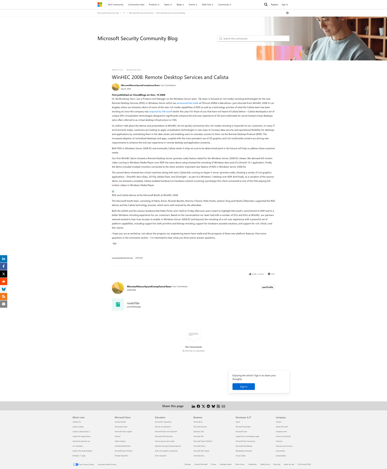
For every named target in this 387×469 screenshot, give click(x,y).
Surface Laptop (78, 427)
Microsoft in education (163, 422)
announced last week (188, 102)
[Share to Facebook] (198, 405)
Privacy (213, 464)
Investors (279, 441)
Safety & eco (265, 464)
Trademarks (252, 464)
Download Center (121, 427)
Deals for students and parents (166, 451)
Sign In (285, 4)
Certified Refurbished (122, 446)
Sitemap (188, 464)
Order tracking (120, 441)
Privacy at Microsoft (283, 436)
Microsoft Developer (243, 427)
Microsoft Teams (199, 446)
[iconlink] (118, 305)
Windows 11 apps (79, 456)
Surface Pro (77, 422)
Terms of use (239, 464)
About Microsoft (282, 427)
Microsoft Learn (241, 431)
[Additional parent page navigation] (124, 13)
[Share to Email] (223, 405)
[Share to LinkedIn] (193, 405)
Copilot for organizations (82, 436)
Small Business (199, 456)
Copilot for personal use (81, 441)
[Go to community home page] (100, 4)
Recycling (276, 464)
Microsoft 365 (199, 436)
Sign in (243, 386)
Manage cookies (226, 464)
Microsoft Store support (123, 431)
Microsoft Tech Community (245, 441)
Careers (279, 422)
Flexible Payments (121, 456)
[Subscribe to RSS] (218, 405)
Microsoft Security (200, 427)
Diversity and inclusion (284, 446)
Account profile (120, 422)
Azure (238, 422)
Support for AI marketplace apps (247, 436)
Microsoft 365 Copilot (201, 451)
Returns (117, 436)
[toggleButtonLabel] (287, 13)
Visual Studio (240, 456)
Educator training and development (168, 446)
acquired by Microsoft (161, 111)
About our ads (289, 464)
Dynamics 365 (199, 431)
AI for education (161, 456)
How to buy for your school (164, 441)
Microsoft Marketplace (244, 446)
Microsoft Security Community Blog (171, 13)
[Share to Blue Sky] (213, 405)
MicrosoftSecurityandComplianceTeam (140, 85)
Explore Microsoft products (82, 451)
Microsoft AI (198, 422)
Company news (281, 431)
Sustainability (281, 456)
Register (274, 4)
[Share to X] (203, 405)
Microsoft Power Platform (203, 441)
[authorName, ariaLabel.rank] (115, 87)
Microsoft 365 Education (164, 436)
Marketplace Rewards (244, 451)
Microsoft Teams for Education (166, 431)
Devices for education (163, 427)
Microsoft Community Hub (108, 13)
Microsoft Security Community (141, 13)
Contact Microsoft (200, 464)
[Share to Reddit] (208, 405)
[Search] (266, 4)
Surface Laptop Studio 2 (81, 431)
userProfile (267, 287)
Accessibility (280, 451)
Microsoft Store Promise (123, 451)
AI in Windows (78, 446)
